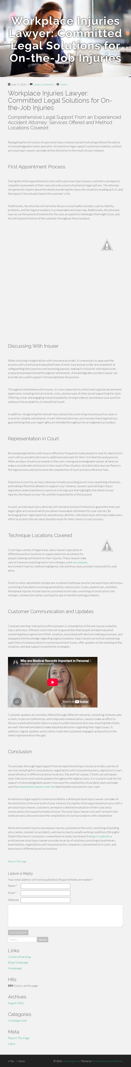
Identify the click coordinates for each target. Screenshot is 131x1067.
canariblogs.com (71, 1061)
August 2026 (16, 1003)
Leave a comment (43, 84)
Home (63, 84)
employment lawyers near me (36, 786)
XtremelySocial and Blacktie (107, 1061)
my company (80, 562)
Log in (11, 1043)
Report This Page (17, 861)
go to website (101, 836)
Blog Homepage (18, 962)
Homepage (15, 968)
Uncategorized (17, 1020)
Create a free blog (19, 957)
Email (12, 892)
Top (12, 1061)
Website (13, 900)
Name (12, 885)
